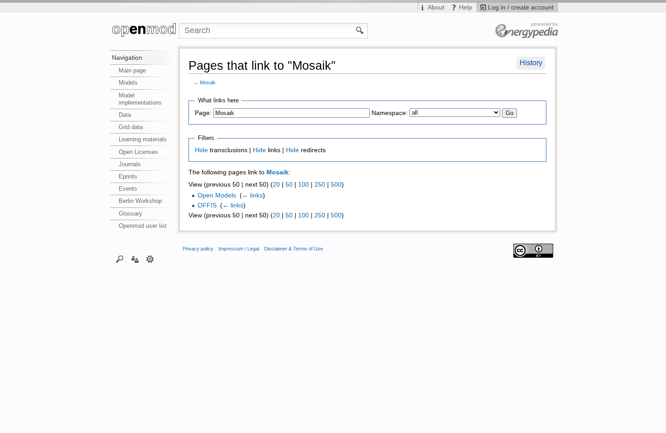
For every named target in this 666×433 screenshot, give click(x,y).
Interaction (135, 259)
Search (120, 259)
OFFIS (207, 205)
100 (303, 184)
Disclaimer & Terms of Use (293, 248)
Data (125, 114)
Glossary (130, 213)
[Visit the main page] (144, 30)
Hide (201, 150)
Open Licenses (138, 152)
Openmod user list (143, 225)
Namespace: (390, 113)
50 (289, 184)
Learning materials (143, 139)
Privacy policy (198, 248)
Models (128, 82)
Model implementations (140, 99)
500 (336, 184)
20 (276, 184)
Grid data (131, 127)
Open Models (217, 195)
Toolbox (150, 259)
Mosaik (208, 82)
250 (319, 184)
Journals (130, 164)
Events (128, 188)
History (531, 63)
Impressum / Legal (238, 248)
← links (252, 195)
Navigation (127, 57)
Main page (132, 70)
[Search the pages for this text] (360, 30)
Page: (203, 113)
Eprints (128, 176)
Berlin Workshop (140, 200)
